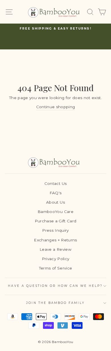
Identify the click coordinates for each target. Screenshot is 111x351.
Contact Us (55, 183)
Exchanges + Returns (55, 240)
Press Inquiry (55, 230)
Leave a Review (55, 249)
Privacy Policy (55, 258)
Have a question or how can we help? (55, 286)
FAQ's (56, 193)
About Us (55, 202)
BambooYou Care (55, 211)
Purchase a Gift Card (56, 221)
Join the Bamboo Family (55, 303)
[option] (55, 28)
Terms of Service (55, 268)
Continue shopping (55, 107)
